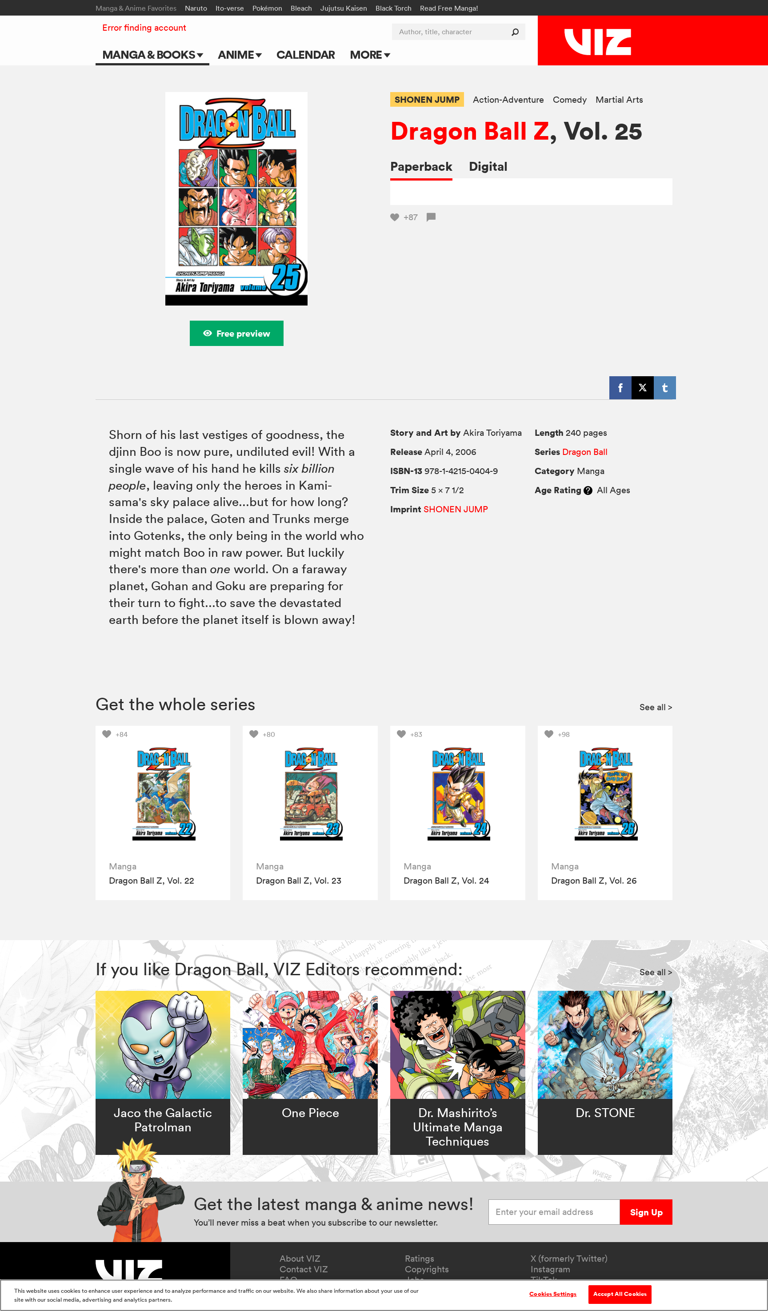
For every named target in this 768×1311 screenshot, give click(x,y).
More (367, 54)
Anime (237, 54)
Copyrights (427, 1269)
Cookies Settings (552, 1294)
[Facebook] (620, 387)
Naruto (196, 8)
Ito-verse (230, 8)
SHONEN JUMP (427, 99)
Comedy (570, 100)
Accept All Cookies (620, 1294)
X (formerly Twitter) (569, 1258)
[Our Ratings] (588, 490)
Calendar (305, 54)
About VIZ (300, 1258)
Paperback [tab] (421, 166)
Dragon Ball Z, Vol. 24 (446, 880)
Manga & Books (149, 54)
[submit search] (517, 32)
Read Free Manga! (449, 8)
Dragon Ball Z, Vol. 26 (594, 880)
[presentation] (163, 793)
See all (656, 707)
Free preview (243, 333)
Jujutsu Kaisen (343, 8)
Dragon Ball (585, 451)
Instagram (550, 1269)
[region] (384, 1295)
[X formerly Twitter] (643, 387)
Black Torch (394, 8)
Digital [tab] (488, 166)
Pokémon (267, 8)
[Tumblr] (665, 387)
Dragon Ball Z (469, 130)
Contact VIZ (304, 1269)
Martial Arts (619, 100)
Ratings (419, 1258)
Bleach (301, 8)
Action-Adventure (508, 100)
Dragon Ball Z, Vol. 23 (298, 880)
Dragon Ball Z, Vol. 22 (151, 880)
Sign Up (646, 1212)
